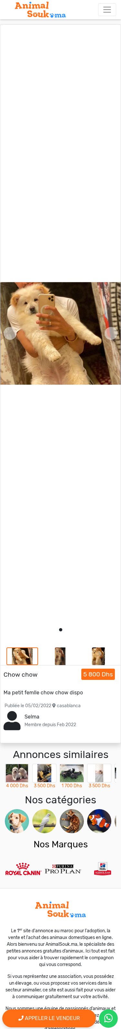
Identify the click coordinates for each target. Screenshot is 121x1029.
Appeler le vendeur (52, 1018)
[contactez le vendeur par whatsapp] (108, 1018)
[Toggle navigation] (107, 9)
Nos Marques (61, 844)
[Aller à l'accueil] (40, 9)
